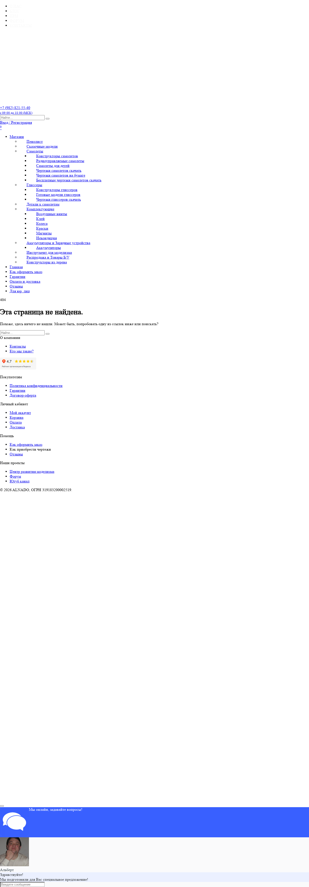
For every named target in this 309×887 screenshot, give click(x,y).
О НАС (16, 6)
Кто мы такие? (22, 351)
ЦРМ (14, 16)
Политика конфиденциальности (36, 385)
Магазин (17, 136)
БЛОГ (15, 11)
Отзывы (16, 286)
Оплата (16, 422)
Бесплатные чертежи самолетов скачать (68, 180)
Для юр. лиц (20, 291)
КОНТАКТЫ (21, 25)
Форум (15, 476)
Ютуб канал (19, 481)
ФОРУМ (17, 20)
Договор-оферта (23, 395)
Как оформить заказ (26, 271)
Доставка (17, 427)
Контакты (18, 346)
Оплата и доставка (25, 281)
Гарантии (17, 276)
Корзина (16, 417)
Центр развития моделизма (32, 471)
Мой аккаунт (20, 412)
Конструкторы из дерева (47, 262)
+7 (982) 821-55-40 (16, 110)
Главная (16, 267)
